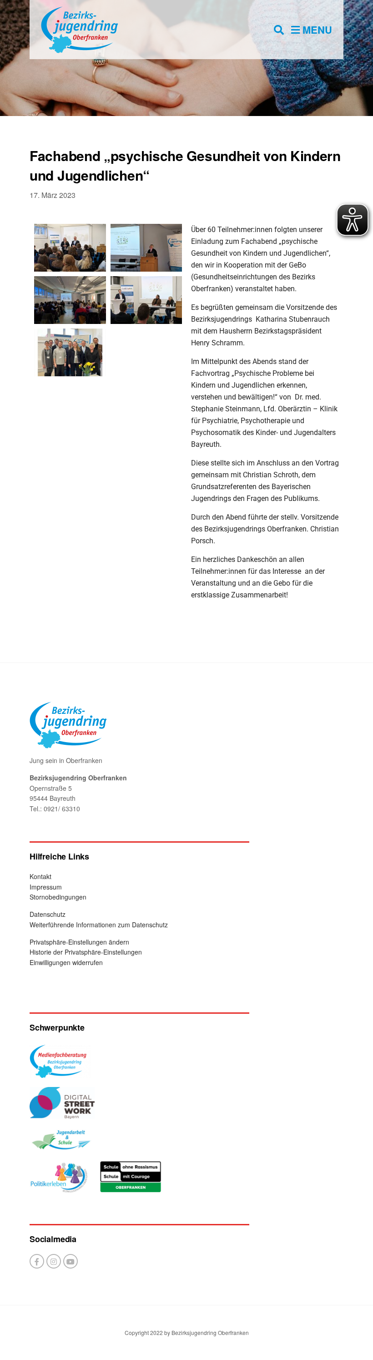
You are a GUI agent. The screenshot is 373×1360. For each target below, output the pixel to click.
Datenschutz (48, 914)
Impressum (46, 886)
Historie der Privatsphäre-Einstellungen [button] (86, 951)
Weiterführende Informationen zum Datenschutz (99, 924)
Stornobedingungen (58, 896)
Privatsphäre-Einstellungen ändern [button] (79, 941)
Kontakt (40, 876)
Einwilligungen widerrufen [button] (66, 962)
